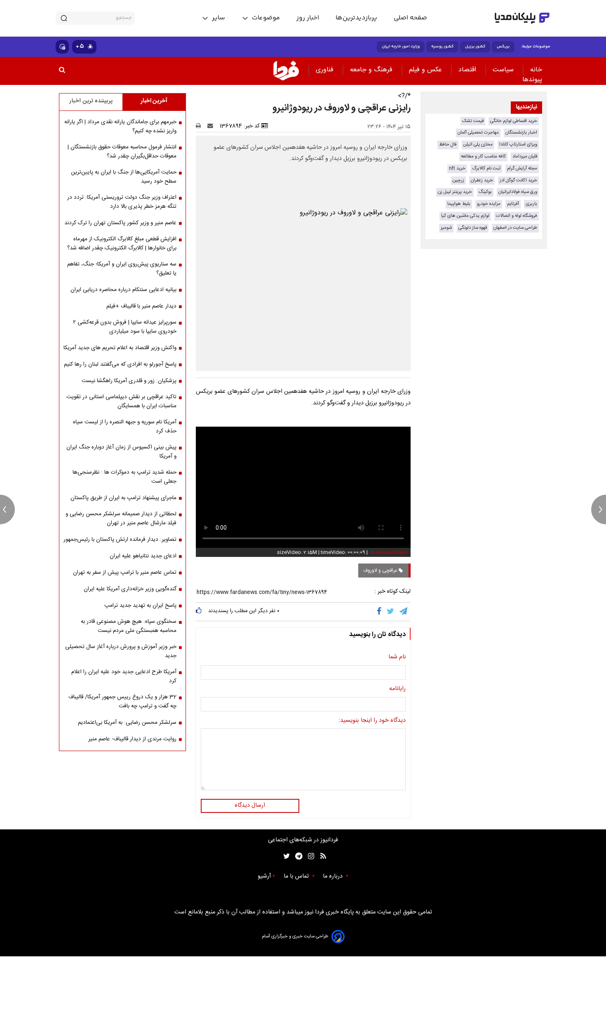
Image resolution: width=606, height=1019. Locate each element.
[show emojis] (62, 47)
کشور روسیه (442, 46)
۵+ (79, 46)
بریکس (503, 46)
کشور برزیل (475, 46)
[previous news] (7, 509)
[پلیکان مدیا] (522, 18)
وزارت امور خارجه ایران (401, 46)
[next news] (598, 509)
